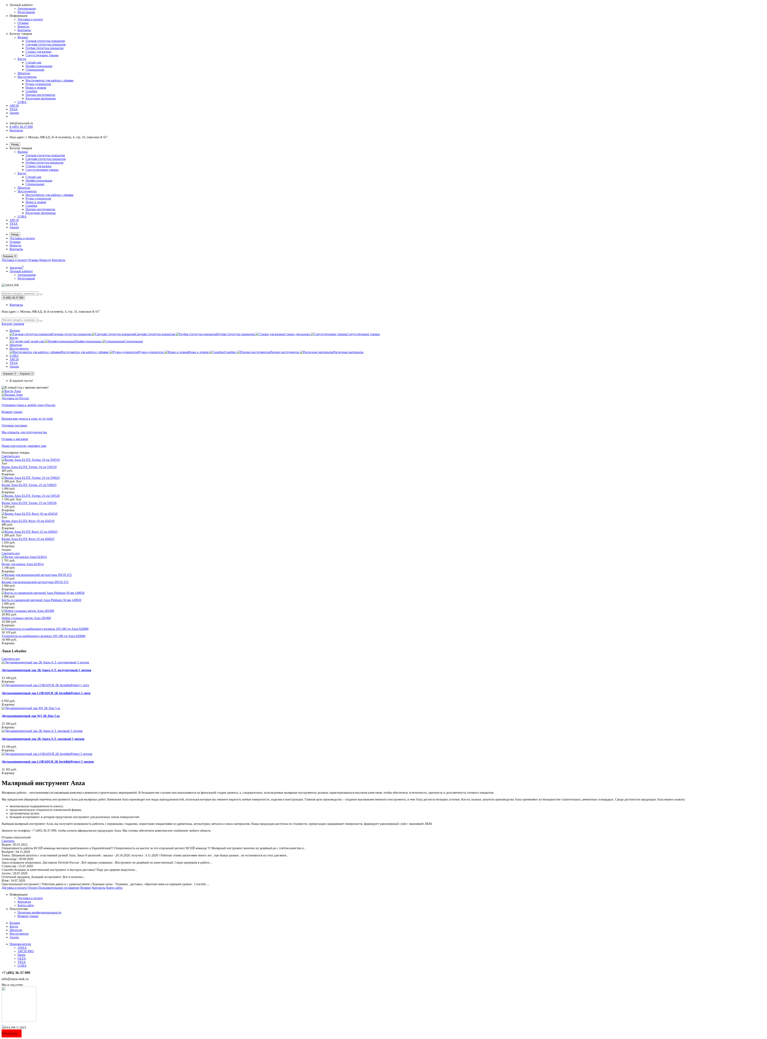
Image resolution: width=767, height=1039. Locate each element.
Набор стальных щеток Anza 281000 (26, 618)
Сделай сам (33, 62)
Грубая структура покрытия (44, 48)
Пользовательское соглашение (58, 887)
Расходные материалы (41, 98)
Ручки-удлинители (38, 84)
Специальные (35, 69)
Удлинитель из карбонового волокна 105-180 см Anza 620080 (43, 636)
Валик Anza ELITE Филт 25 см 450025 (28, 539)
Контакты (24, 30)
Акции (14, 112)
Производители (20, 944)
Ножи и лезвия (36, 87)
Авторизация (27, 8)
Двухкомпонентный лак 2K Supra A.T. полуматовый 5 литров (46, 670)
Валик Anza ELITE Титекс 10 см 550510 (29, 467)
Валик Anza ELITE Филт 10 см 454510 (28, 521)
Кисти (22, 59)
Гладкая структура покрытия (45, 41)
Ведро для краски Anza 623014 (23, 564)
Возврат (85, 887)
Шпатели (24, 73)
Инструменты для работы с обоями (50, 80)
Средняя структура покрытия (46, 44)
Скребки (31, 91)
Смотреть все (11, 456)
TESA (14, 109)
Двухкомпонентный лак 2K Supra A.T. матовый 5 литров (43, 739)
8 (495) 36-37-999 (21, 126)
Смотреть (8, 841)
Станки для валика (38, 51)
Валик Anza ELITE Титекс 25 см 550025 (29, 485)
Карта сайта (114, 887)
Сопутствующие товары (42, 55)
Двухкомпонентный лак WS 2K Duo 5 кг (31, 716)
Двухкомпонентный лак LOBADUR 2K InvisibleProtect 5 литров (48, 761)
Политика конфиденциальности (39, 912)
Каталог (13, 323)
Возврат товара (28, 916)
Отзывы (23, 23)
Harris (21, 954)
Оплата (33, 887)
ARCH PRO (26, 951)
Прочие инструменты (40, 94)
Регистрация (26, 12)
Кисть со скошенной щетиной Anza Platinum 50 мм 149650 (41, 600)
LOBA (22, 102)
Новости (23, 26)
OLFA (22, 958)
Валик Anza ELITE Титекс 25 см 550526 (29, 503)
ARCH (14, 105)
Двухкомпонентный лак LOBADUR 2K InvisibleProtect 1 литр (46, 693)
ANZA (22, 947)
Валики (23, 37)
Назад (15, 144)
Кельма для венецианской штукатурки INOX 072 (35, 582)
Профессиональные (39, 66)
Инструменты (27, 77)
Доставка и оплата (30, 19)
